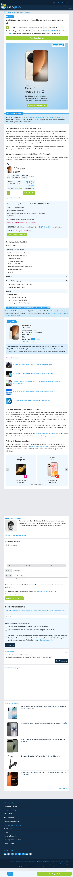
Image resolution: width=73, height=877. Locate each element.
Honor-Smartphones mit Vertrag (39, 446)
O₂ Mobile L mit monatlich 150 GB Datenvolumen (44, 117)
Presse (66, 861)
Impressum (18, 861)
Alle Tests (38, 339)
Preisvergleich (46, 227)
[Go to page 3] (34, 484)
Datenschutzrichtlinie (47, 640)
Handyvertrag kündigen (11, 821)
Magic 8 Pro (28, 12)
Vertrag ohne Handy (10, 806)
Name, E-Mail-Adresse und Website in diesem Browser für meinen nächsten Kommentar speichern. (34, 586)
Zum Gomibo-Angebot (35, 105)
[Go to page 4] (35, 484)
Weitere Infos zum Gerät (29, 342)
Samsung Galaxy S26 (10, 836)
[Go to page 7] (39, 484)
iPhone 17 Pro (8, 828)
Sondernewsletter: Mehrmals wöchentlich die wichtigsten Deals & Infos (31, 630)
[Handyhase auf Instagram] (23, 854)
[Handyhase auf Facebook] (19, 854)
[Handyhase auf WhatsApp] (12, 854)
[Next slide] (66, 469)
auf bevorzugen (50, 27)
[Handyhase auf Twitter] (16, 854)
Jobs (68, 2)
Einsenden (10, 645)
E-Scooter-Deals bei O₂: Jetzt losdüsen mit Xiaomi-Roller (39, 756)
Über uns (11, 861)
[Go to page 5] (36, 484)
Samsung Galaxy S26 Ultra (12, 840)
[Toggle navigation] (70, 7)
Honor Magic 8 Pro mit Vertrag (45, 433)
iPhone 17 (7, 832)
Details (32, 176)
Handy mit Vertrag (12, 12)
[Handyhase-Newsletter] (5, 854)
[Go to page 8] (40, 484)
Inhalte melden (54, 861)
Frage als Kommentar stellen (16, 535)
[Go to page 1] (31, 484)
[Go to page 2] (32, 484)
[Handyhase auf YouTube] (26, 854)
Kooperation (50, 864)
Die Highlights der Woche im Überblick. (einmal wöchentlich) (28, 626)
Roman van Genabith (13, 518)
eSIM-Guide (8, 813)
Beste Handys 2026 (10, 817)
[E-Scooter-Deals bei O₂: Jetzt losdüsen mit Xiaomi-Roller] (12, 762)
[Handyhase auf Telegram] (8, 854)
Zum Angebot (35, 38)
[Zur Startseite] (4, 12)
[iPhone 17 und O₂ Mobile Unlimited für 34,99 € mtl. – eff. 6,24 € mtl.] (12, 729)
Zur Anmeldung (61, 661)
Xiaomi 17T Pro (9, 843)
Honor (21, 12)
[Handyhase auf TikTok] (30, 854)
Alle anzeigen (63, 788)
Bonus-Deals (61, 2)
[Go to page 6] (38, 484)
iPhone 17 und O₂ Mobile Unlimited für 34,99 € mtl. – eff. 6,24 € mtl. (43, 723)
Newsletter (53, 2)
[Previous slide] (7, 469)
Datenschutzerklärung (43, 591)
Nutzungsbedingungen (12, 594)
